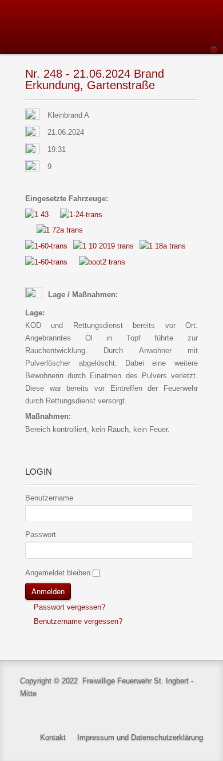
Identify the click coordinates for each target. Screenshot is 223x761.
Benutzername (49, 498)
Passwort (40, 534)
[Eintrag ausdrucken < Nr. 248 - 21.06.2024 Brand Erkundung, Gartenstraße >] (195, 116)
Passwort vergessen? (68, 607)
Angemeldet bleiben (57, 572)
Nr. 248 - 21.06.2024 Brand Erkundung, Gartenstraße (94, 79)
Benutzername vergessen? (76, 621)
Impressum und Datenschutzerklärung (140, 737)
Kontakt (53, 737)
